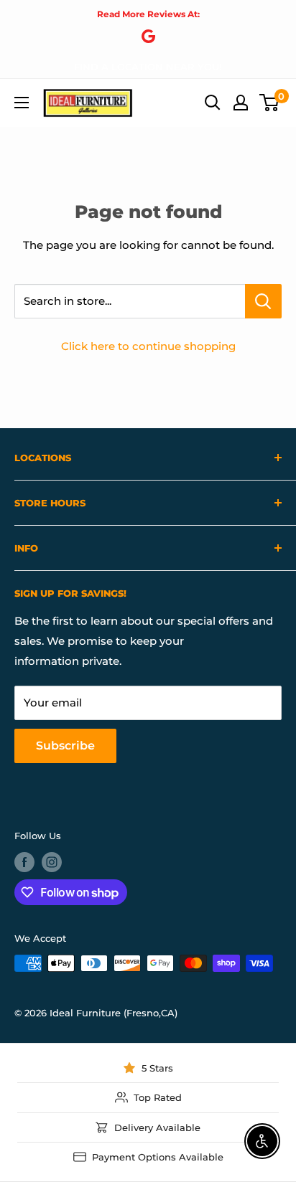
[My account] (240, 102)
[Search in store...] (263, 301)
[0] (270, 102)
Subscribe (65, 745)
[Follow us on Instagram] (52, 862)
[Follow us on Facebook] (24, 862)
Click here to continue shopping (148, 346)
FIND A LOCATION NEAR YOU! (148, 66)
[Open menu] (21, 102)
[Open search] (213, 102)
